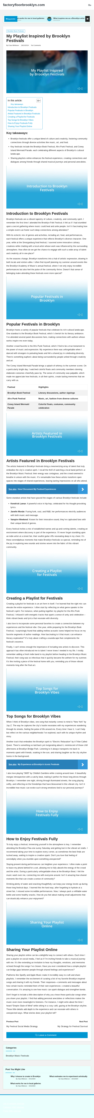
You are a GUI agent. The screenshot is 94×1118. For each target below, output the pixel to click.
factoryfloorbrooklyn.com (24, 5)
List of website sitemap (13, 1103)
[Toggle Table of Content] (37, 101)
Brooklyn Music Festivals (15, 31)
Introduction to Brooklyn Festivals (22, 107)
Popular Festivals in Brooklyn (20, 110)
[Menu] (89, 5)
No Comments (36, 45)
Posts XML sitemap (12, 1111)
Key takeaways (17, 104)
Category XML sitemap (13, 1107)
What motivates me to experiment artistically (68, 1076)
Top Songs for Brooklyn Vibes (20, 120)
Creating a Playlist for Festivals (21, 117)
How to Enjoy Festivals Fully (20, 123)
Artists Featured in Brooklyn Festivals (24, 113)
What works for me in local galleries (25, 1083)
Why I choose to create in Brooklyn (26, 1076)
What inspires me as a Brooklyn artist (52, 18)
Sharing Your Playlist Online (20, 126)
